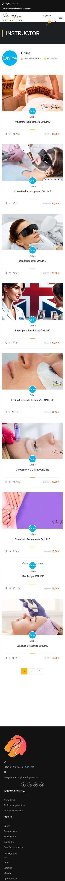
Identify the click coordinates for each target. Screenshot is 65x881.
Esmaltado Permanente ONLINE (32, 539)
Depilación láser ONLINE (32, 260)
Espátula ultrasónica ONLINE (32, 645)
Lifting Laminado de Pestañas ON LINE (32, 400)
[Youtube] (41, 784)
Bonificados (10, 836)
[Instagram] (29, 784)
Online (7, 826)
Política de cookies (13, 810)
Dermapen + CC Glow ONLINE (32, 469)
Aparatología (10, 878)
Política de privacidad (14, 805)
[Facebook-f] (23, 784)
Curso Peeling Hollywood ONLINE (32, 191)
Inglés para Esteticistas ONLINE (32, 330)
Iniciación (9, 842)
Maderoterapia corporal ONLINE (32, 121)
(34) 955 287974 (11, 4)
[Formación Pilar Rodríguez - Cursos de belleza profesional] (12, 17)
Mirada (7, 873)
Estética (8, 868)
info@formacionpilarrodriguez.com (16, 8)
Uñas (6, 862)
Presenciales (10, 831)
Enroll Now (32, 93)
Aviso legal (9, 800)
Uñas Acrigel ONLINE (32, 576)
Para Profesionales (13, 847)
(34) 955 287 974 (12, 767)
